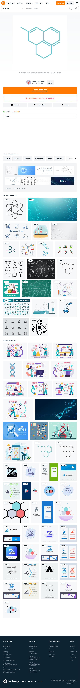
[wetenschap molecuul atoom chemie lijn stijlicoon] (14, 209)
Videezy (5, 652)
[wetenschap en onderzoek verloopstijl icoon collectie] (16, 308)
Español (71, 649)
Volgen (50, 83)
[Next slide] (72, 158)
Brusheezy (6, 646)
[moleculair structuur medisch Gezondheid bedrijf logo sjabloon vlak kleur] (30, 552)
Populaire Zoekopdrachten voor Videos (34, 670)
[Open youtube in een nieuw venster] (41, 681)
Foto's (19, 3)
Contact (51, 649)
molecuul (28, 159)
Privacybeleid (71, 682)
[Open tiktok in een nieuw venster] (35, 681)
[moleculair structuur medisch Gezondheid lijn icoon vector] (49, 590)
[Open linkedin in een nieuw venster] (29, 681)
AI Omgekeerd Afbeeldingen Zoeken (10, 664)
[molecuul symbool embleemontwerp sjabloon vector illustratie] (45, 249)
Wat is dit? (17, 111)
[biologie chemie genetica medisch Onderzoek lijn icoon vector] (11, 571)
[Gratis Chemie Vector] (65, 288)
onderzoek (59, 159)
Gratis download (40, 91)
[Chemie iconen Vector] (28, 249)
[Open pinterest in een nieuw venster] (32, 681)
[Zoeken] (70, 8)
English (71, 646)
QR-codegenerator (9, 672)
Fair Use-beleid (69, 683)
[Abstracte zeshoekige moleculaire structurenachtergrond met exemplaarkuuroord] (64, 231)
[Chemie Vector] (40, 231)
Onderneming (7, 654)
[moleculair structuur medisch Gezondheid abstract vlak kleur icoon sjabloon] (66, 512)
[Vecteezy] (3, 3)
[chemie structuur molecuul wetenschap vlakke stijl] (44, 451)
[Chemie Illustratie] (11, 288)
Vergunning (33, 646)
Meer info (7, 116)
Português (72, 652)
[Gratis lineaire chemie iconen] (14, 269)
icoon (50, 159)
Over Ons (52, 652)
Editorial (38, 3)
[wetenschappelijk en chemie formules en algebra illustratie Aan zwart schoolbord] (41, 269)
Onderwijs (6, 657)
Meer (47, 3)
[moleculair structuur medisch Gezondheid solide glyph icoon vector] (49, 571)
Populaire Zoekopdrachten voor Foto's (34, 664)
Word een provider (52, 655)
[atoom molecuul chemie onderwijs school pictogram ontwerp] (11, 249)
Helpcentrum (53, 646)
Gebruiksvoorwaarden (59, 682)
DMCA (31, 649)
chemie (7, 159)
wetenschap (39, 159)
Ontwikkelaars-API (9, 660)
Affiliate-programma (33, 652)
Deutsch (71, 654)
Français (71, 657)
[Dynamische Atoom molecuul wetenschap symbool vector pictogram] (39, 327)
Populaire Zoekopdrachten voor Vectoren (34, 657)
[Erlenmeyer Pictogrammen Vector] (16, 327)
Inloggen (70, 3)
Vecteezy (6, 649)
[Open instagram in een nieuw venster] (26, 681)
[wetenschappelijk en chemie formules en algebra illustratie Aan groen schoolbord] (36, 288)
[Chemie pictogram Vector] (66, 249)
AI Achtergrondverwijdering (11, 668)
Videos (28, 3)
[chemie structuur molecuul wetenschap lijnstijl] (67, 269)
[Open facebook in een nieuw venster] (23, 681)
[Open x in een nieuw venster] (38, 681)
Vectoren (10, 3)
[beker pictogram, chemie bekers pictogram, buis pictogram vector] (68, 308)
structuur (17, 159)
